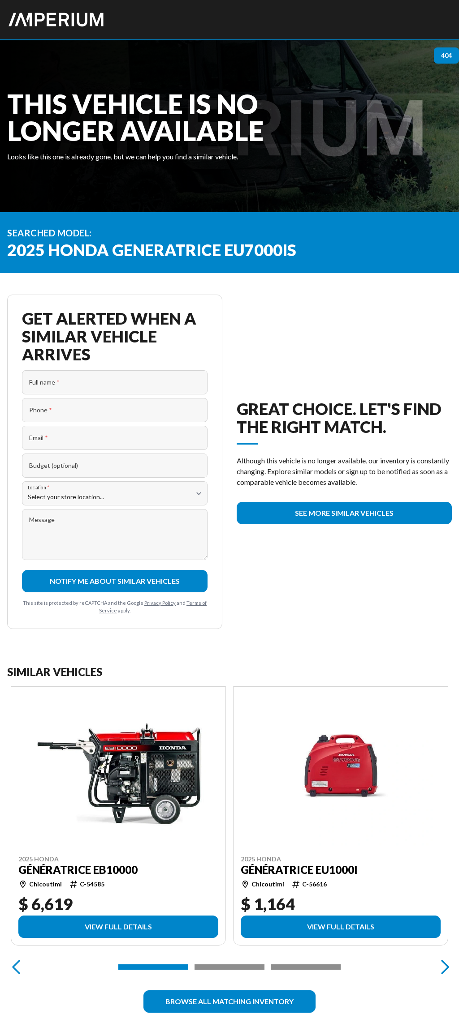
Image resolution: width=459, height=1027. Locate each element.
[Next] (443, 967)
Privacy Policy (160, 603)
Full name (44, 382)
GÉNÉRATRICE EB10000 (78, 870)
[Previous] (16, 967)
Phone (40, 410)
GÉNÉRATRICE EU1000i (299, 870)
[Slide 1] (153, 967)
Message (42, 519)
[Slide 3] (306, 967)
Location (38, 487)
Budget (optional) (53, 465)
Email (38, 437)
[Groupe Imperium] (56, 19)
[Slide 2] (229, 967)
